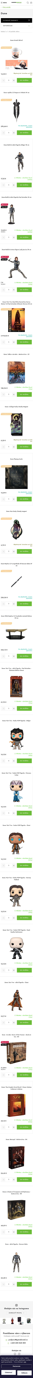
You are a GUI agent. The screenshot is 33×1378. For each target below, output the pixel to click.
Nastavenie (16, 1366)
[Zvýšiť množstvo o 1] (13, 80)
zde (25, 1362)
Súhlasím (24, 1373)
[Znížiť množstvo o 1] (3, 80)
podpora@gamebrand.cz (18, 1340)
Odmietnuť (8, 1372)
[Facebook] (15, 1354)
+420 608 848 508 (18, 1343)
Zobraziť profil (15, 1313)
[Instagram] (19, 1354)
